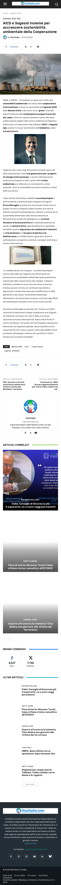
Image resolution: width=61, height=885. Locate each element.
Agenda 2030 (15, 13)
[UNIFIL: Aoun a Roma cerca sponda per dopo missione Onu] (11, 751)
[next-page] (9, 639)
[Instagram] (26, 856)
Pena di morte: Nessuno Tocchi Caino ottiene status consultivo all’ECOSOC (30, 567)
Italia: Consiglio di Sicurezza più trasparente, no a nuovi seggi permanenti (30, 505)
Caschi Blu (27, 747)
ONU (19, 19)
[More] (38, 47)
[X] (30, 432)
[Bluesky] (50, 856)
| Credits (23, 870)
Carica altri (29, 784)
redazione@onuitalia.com (36, 849)
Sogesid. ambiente (12, 351)
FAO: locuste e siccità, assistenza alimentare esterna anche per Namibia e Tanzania (14, 385)
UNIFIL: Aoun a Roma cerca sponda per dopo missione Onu (38, 752)
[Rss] (42, 856)
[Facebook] (25, 432)
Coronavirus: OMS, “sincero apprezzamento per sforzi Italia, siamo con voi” (45, 385)
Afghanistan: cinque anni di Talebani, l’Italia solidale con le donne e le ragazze (38, 772)
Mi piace (12, 656)
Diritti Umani (30, 561)
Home (5, 13)
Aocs (27, 346)
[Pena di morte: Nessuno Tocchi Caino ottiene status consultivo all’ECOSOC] (30, 541)
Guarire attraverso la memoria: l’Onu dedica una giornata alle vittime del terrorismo (30, 626)
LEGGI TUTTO (30, 843)
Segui (30, 656)
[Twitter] (19, 856)
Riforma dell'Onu (30, 500)
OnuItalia (15, 37)
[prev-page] (5, 639)
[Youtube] (36, 432)
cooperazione (37, 346)
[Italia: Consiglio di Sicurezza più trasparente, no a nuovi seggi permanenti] (30, 480)
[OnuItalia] (5, 37)
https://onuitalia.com (30, 422)
